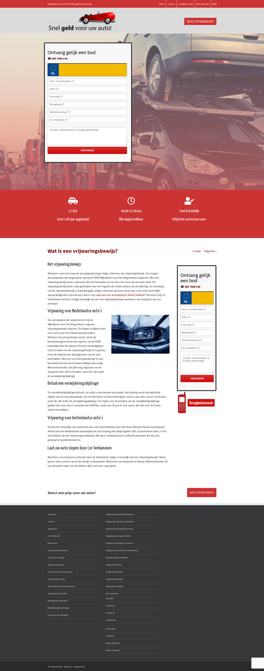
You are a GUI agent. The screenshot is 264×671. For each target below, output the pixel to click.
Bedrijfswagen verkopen (59, 607)
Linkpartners (79, 666)
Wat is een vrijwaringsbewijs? (83, 250)
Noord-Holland (112, 650)
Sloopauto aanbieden (57, 593)
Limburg (110, 636)
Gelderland (111, 620)
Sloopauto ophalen (114, 571)
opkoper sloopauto (56, 564)
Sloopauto (52, 528)
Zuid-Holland (54, 536)
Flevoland (110, 605)
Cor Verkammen (55, 666)
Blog (214, 4)
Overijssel (52, 514)
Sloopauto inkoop (113, 564)
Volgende (209, 251)
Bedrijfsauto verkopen (58, 600)
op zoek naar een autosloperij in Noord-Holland (118, 295)
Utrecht (51, 521)
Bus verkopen (112, 593)
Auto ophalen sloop (56, 579)
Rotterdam (52, 543)
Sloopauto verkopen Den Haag (119, 528)
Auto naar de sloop (56, 557)
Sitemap (68, 666)
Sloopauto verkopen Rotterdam (120, 514)
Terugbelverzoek (185, 4)
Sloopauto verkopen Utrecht (118, 536)
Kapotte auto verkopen (58, 615)
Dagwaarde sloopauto (58, 550)
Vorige (197, 251)
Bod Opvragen (202, 4)
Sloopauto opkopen (114, 579)
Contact (171, 4)
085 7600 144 (59, 58)
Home (162, 4)
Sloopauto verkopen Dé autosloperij (122, 550)
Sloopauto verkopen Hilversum (120, 543)
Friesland (110, 612)
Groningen (110, 628)
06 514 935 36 (67, 4)
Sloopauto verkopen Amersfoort (120, 521)
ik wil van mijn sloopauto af (60, 571)
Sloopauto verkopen (115, 586)
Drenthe (109, 598)
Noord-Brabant (113, 643)
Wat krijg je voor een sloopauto (61, 586)
